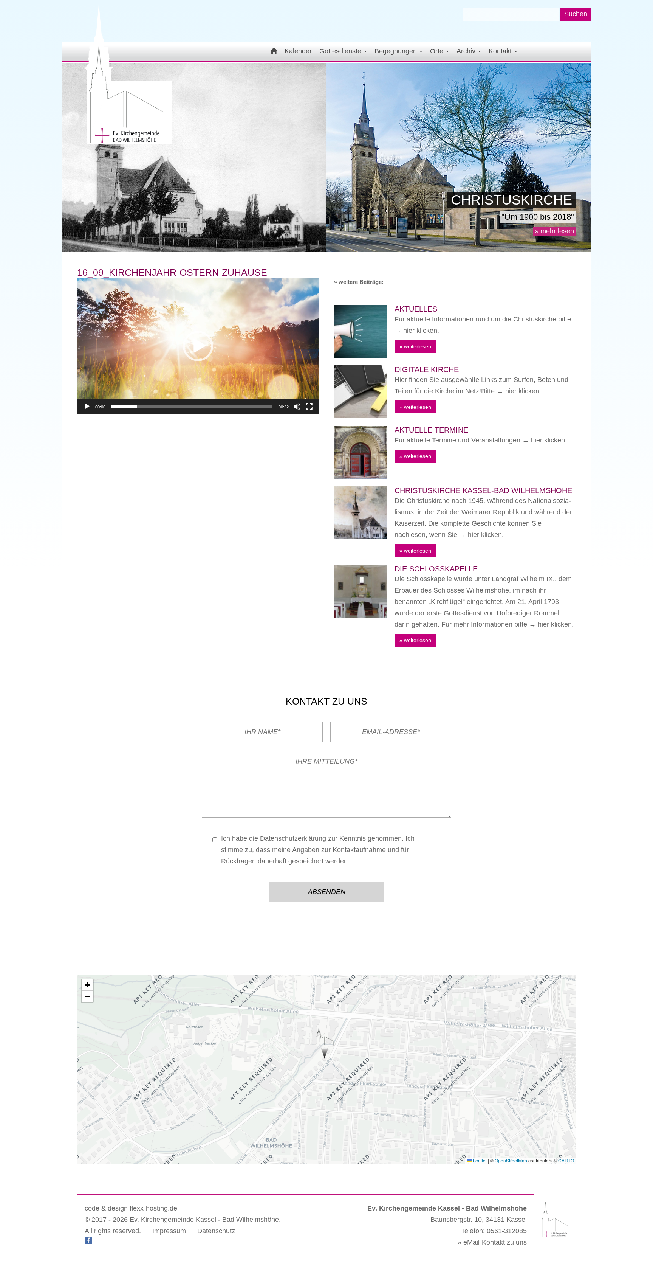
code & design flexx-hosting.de (131, 1208)
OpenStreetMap (511, 1160)
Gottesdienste (341, 51)
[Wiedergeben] (87, 406)
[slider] (191, 406)
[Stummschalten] (297, 406)
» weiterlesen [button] (415, 346)
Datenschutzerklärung (293, 838)
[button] (198, 346)
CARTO (566, 1160)
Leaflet (479, 1160)
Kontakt (501, 51)
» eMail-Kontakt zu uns (492, 1242)
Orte (437, 51)
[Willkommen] (273, 51)
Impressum (169, 1231)
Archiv (466, 51)
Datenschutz (216, 1231)
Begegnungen (396, 51)
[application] (198, 346)
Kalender (298, 51)
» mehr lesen (554, 231)
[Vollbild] (309, 406)
